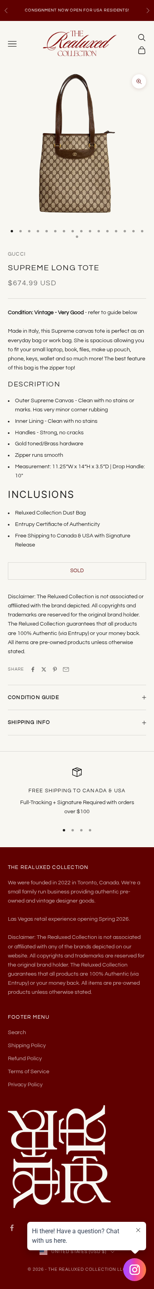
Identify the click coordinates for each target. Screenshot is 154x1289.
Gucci (17, 254)
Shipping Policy (27, 1045)
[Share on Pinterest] (55, 669)
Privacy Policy (25, 1084)
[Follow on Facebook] (12, 1228)
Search (17, 1032)
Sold (77, 570)
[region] (77, 792)
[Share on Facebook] (33, 669)
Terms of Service (28, 1071)
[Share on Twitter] (44, 669)
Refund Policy (25, 1058)
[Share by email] (66, 669)
